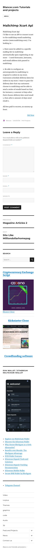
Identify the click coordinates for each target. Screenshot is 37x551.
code (5, 515)
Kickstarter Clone (18, 320)
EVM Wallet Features (13, 456)
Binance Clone (8, 312)
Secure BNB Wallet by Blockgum (18, 473)
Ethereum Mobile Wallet (15, 471)
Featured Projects (10, 530)
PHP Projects (26, 120)
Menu (6, 16)
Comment (7, 145)
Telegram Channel (12, 485)
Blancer (8, 120)
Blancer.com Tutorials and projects (16, 9)
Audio (5, 520)
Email (6, 186)
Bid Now (30, 115)
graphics (6, 510)
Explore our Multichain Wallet (17, 439)
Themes (6, 505)
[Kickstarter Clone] (18, 337)
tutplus (6, 500)
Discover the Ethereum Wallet (17, 442)
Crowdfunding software (18, 356)
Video (5, 495)
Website (6, 196)
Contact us (7, 541)
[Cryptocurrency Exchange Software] (18, 295)
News (5, 535)
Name (6, 176)
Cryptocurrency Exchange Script (18, 274)
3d (4, 525)
